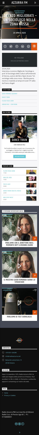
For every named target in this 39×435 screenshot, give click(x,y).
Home (6, 393)
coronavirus (19, 13)
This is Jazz (6, 184)
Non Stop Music (8, 197)
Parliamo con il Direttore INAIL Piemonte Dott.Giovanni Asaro (19, 244)
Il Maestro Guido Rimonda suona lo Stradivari (19, 281)
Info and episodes (19, 156)
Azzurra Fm (20, 2)
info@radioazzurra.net (12, 356)
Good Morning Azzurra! (9, 94)
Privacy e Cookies (10, 395)
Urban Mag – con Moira (9, 104)
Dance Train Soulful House (12, 191)
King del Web (7, 177)
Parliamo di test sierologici (19, 316)
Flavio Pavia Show (8, 101)
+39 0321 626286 (11, 352)
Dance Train (6, 97)
